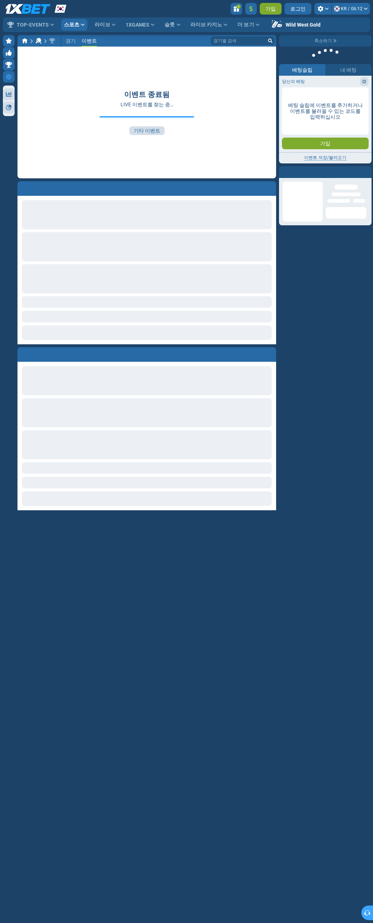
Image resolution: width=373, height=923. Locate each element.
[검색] (270, 40)
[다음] (40, 353)
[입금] (251, 9)
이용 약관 (333, 126)
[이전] (23, 353)
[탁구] (38, 41)
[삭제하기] (268, 353)
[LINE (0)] (24, 41)
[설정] (322, 9)
